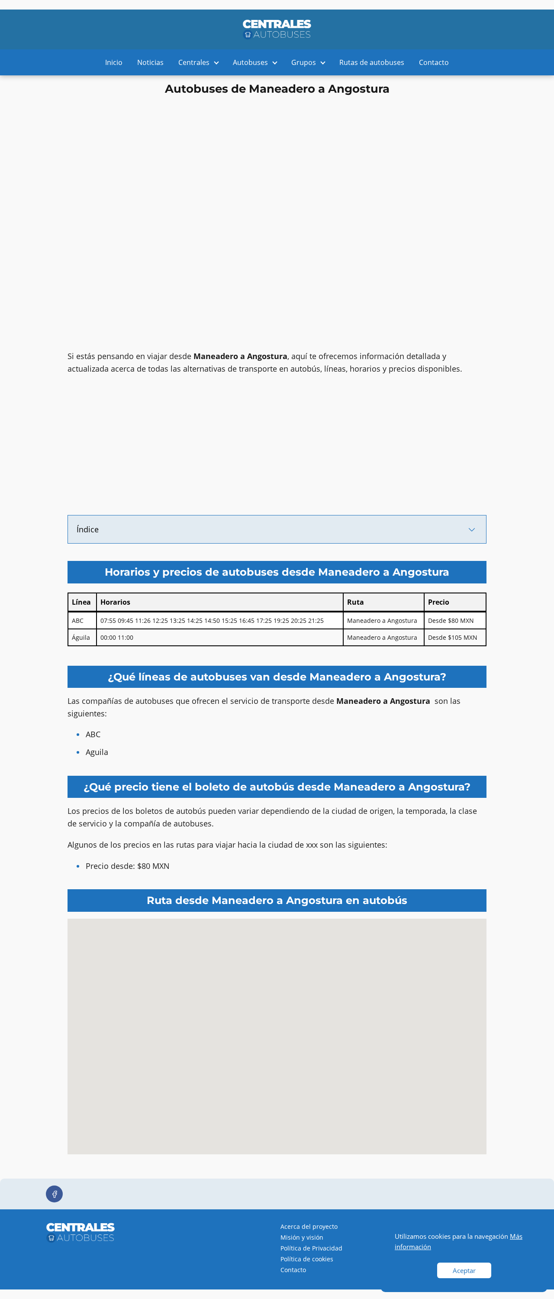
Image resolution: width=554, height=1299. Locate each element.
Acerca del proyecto (309, 1226)
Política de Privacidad (311, 1248)
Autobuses (250, 62)
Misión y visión (301, 1237)
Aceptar (464, 1270)
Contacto (434, 62)
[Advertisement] (277, 159)
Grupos (303, 62)
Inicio (113, 62)
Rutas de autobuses (371, 62)
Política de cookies (306, 1259)
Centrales (193, 62)
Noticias (150, 62)
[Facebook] (54, 1194)
